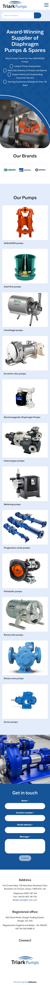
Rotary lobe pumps (13, 635)
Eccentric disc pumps (15, 374)
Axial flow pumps (12, 287)
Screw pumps (11, 722)
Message (25, 836)
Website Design (19, 982)
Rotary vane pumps (14, 678)
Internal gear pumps (14, 461)
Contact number (25, 812)
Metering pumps (12, 504)
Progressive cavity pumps (17, 548)
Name (25, 800)
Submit (25, 858)
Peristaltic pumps (13, 591)
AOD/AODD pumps (13, 243)
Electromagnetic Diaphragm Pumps (22, 417)
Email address (25, 824)
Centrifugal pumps (13, 330)
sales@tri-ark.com (28, 900)
